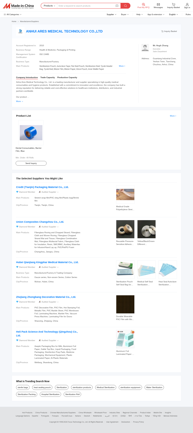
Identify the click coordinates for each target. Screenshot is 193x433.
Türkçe (147, 416)
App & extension (155, 14)
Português (45, 416)
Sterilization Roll (72, 394)
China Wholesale (85, 412)
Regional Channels (130, 412)
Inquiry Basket (169, 31)
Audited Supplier (50, 192)
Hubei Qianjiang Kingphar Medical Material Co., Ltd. (47, 262)
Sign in (187, 7)
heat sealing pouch (42, 387)
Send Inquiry (31, 163)
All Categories (13, 14)
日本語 (123, 416)
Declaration (125, 422)
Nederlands (97, 416)
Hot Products (27, 412)
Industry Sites (114, 412)
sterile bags (23, 387)
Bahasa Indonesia (170, 416)
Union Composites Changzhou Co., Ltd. (40, 221)
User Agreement (112, 422)
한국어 (115, 416)
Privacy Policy (138, 422)
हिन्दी (130, 416)
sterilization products (82, 387)
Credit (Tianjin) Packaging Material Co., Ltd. (42, 187)
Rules (188, 14)
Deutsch (87, 416)
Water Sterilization (154, 387)
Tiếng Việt (157, 416)
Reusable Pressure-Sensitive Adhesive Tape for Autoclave (125, 244)
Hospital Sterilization (50, 394)
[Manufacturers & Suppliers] (18, 6)
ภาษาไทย (138, 416)
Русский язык (67, 416)
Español (35, 416)
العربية (107, 416)
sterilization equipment (130, 387)
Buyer (123, 14)
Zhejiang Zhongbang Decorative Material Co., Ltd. (46, 297)
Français (55, 416)
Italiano (78, 416)
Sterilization (62, 387)
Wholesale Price (100, 412)
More (121, 66)
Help (138, 14)
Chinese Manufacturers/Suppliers (63, 412)
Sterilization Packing (27, 394)
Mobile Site (158, 412)
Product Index (145, 412)
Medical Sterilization (106, 387)
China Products (41, 412)
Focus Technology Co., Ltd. (78, 422)
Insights (168, 412)
